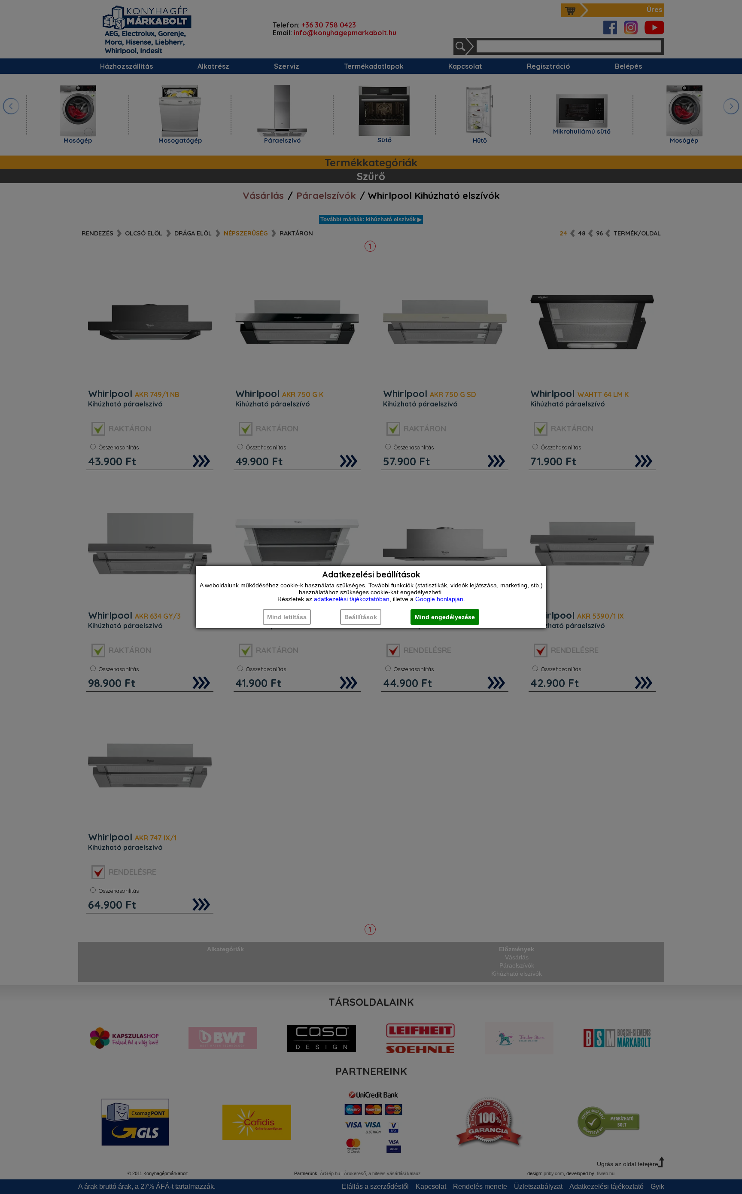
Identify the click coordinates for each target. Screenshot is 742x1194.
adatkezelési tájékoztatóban (351, 598)
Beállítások (360, 617)
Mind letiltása (287, 617)
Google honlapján (439, 598)
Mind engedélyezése (445, 617)
